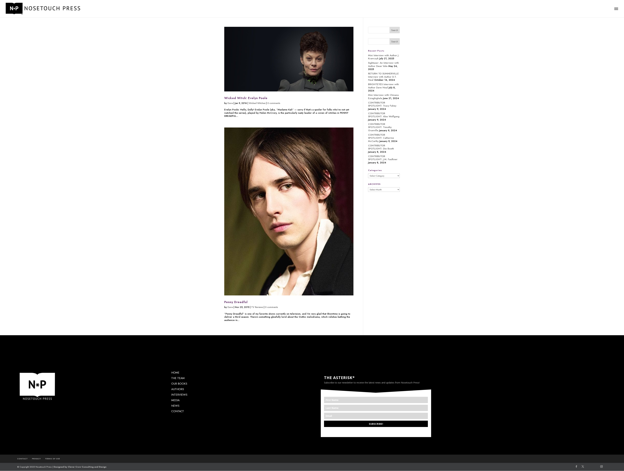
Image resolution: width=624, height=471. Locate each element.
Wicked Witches (257, 103)
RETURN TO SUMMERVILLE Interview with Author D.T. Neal (383, 77)
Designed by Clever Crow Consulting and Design (80, 466)
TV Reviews (257, 307)
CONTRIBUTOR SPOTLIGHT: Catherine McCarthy (381, 138)
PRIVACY (36, 458)
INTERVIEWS (179, 395)
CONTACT (177, 411)
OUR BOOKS (179, 384)
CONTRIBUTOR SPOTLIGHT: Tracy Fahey (382, 104)
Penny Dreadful (236, 302)
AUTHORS (177, 389)
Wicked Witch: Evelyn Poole (245, 98)
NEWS (175, 406)
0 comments (273, 103)
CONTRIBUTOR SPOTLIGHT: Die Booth (381, 147)
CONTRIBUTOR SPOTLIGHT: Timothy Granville (380, 127)
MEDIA (175, 400)
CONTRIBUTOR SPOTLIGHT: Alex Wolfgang (383, 115)
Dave (230, 103)
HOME (175, 373)
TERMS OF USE (52, 458)
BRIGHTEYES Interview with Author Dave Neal (383, 86)
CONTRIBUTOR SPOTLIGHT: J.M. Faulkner (382, 157)
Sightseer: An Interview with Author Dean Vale (383, 64)
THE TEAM (178, 378)
